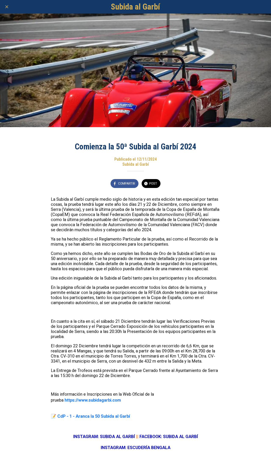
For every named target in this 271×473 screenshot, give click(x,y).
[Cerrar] (6, 6)
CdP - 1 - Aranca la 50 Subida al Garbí (93, 416)
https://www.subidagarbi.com (93, 400)
